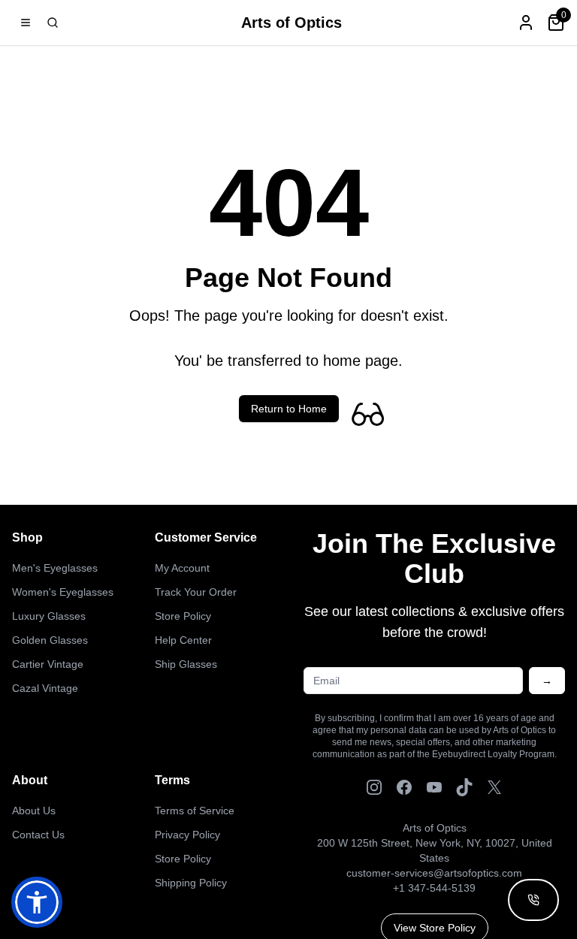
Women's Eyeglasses (62, 592)
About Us (34, 811)
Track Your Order (196, 592)
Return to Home (289, 409)
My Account (182, 568)
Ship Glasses (186, 664)
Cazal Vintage (45, 688)
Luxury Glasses (49, 616)
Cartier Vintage (47, 664)
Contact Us (38, 835)
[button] (37, 902)
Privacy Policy (187, 835)
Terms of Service (194, 811)
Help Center (183, 640)
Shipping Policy (191, 883)
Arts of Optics (291, 22)
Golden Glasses (50, 640)
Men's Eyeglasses (55, 568)
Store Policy (183, 616)
